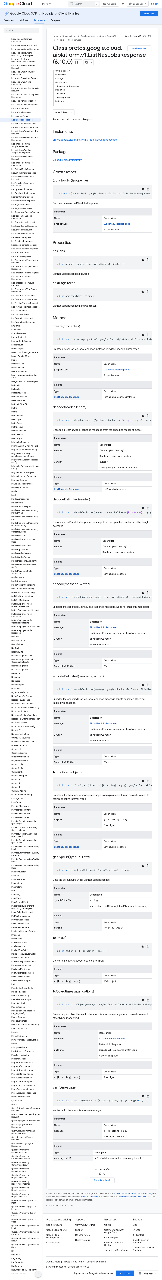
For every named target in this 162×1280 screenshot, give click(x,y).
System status (82, 1240)
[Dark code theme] (142, 189)
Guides (24, 20)
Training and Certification (116, 1250)
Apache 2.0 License (89, 1196)
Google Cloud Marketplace (52, 1236)
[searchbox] (21, 30)
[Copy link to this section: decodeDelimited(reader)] (93, 500)
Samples (55, 20)
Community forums (85, 1225)
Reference (39, 20)
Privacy (66, 1261)
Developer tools (88, 36)
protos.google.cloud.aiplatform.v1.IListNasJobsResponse (85, 139)
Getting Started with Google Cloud (114, 1231)
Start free (149, 13)
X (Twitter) (138, 1235)
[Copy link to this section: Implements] (76, 132)
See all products (54, 1225)
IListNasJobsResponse (117, 223)
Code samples (111, 1237)
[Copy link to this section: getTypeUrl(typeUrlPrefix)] (93, 857)
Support (79, 1230)
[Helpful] (144, 36)
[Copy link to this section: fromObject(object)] (85, 773)
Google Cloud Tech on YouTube (144, 1248)
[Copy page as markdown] (86, 62)
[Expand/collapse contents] (70, 71)
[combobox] (84, 4)
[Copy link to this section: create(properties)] (83, 326)
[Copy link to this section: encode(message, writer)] (93, 584)
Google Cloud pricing (56, 1230)
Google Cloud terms (96, 1261)
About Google (53, 1261)
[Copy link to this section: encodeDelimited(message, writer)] (107, 676)
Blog (135, 1225)
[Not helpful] (149, 36)
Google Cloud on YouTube (141, 1241)
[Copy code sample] (147, 189)
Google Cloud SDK (23, 13)
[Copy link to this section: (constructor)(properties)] (93, 181)
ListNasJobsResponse (66, 396)
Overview (9, 20)
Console (111, 3)
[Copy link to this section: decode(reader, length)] (89, 407)
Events (136, 1230)
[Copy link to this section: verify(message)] (80, 1088)
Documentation (69, 36)
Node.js (47, 13)
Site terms (78, 1261)
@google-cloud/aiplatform (67, 159)
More (45, 3)
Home (55, 36)
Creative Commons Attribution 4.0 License (132, 1193)
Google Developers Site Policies (131, 1196)
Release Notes (82, 1235)
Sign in (154, 4)
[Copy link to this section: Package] (71, 152)
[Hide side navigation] (38, 1274)
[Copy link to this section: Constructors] (80, 172)
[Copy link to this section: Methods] (72, 318)
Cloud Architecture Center (113, 1243)
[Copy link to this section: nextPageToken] (78, 283)
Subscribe (124, 1273)
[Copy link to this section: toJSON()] (69, 938)
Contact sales (53, 1242)
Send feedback (139, 48)
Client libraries (68, 13)
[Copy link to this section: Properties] (75, 243)
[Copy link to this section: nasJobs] (68, 251)
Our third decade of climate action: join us (68, 1266)
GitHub (107, 1225)
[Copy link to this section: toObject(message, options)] (97, 992)
